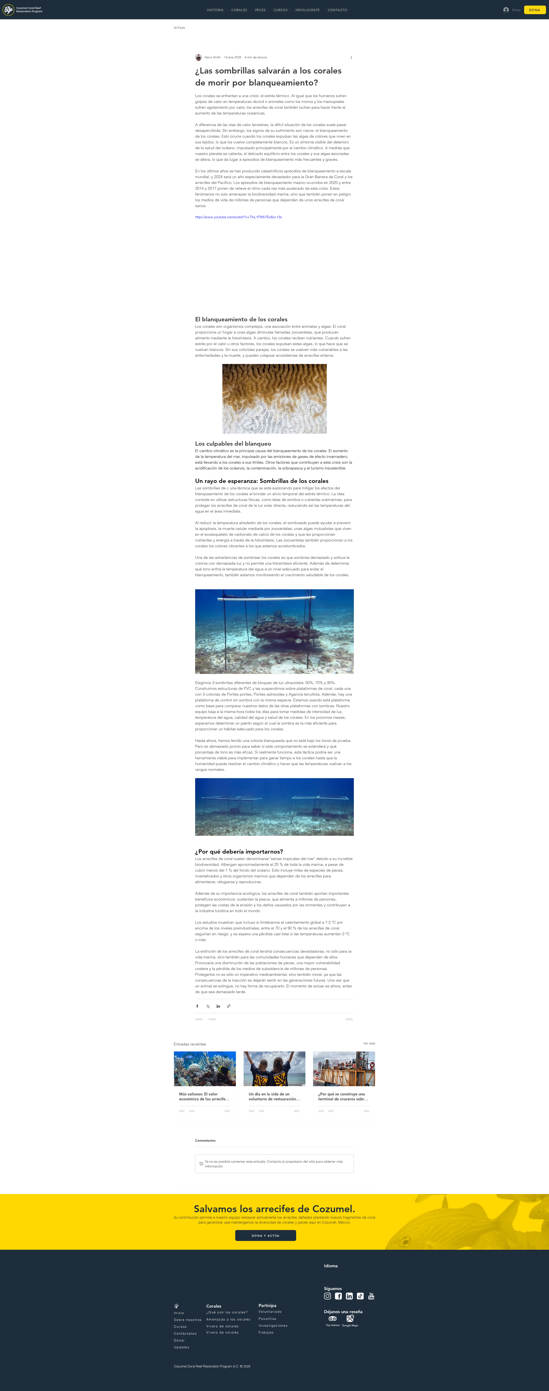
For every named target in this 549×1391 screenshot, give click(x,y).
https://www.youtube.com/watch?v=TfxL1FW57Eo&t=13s (238, 217)
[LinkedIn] (349, 1296)
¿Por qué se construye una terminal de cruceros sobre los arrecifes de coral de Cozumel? (342, 1096)
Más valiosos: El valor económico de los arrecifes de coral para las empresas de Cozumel (203, 1096)
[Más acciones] (351, 57)
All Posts (179, 28)
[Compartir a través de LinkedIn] (218, 1006)
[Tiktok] (360, 1296)
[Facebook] (338, 1296)
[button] (239, 10)
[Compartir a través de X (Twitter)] (208, 1006)
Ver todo (369, 1043)
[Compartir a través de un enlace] (229, 1006)
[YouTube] (371, 1296)
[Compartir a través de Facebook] (197, 1006)
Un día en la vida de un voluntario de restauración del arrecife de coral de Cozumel (272, 1096)
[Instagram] (327, 1296)
